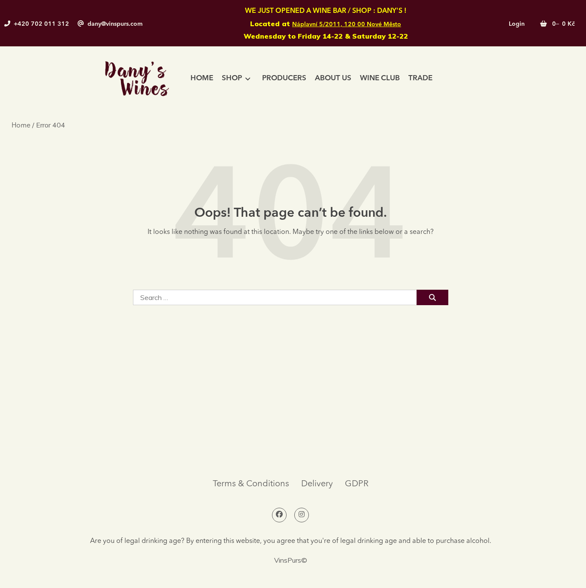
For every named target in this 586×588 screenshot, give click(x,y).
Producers (284, 78)
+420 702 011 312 (41, 24)
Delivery (317, 484)
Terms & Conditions (251, 484)
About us (333, 78)
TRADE (420, 78)
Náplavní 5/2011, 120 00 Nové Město (346, 24)
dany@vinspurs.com (115, 24)
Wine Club (380, 78)
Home (201, 78)
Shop (232, 78)
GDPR (357, 484)
